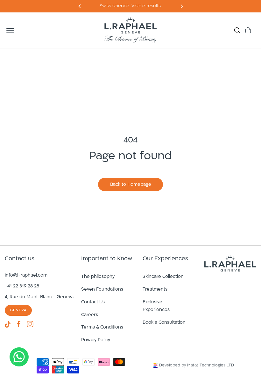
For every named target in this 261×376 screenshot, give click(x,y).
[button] (10, 30)
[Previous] (181, 6)
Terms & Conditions (102, 327)
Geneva (18, 310)
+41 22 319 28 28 (22, 286)
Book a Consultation (164, 323)
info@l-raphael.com (26, 275)
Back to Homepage (130, 185)
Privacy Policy (95, 340)
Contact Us (93, 302)
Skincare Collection (163, 277)
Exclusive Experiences (156, 306)
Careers (89, 315)
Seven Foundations (102, 289)
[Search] (237, 30)
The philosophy (98, 277)
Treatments (155, 289)
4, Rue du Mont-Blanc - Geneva (39, 297)
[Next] (79, 6)
